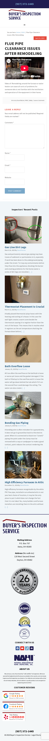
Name (8, 153)
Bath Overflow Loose (17, 366)
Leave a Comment (39, 100)
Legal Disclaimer (37, 735)
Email (7, 165)
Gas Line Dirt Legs (15, 247)
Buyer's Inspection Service (24, 15)
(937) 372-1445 (24, 4)
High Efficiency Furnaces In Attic (24, 482)
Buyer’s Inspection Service (20, 735)
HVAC (26, 100)
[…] (30, 272)
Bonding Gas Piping (16, 423)
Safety (30, 100)
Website (8, 177)
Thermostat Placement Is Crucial (24, 306)
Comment (9, 122)
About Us (24, 669)
